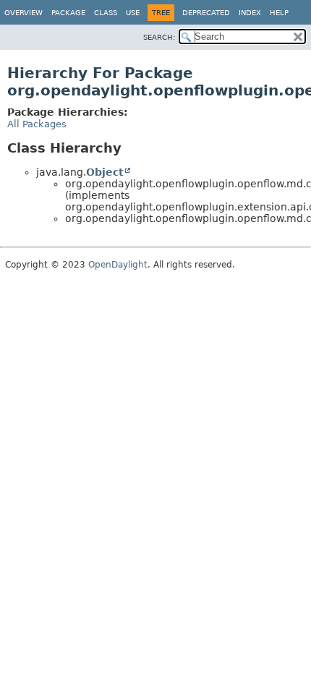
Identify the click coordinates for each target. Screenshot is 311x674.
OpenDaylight (118, 265)
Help (279, 13)
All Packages (37, 124)
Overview (23, 13)
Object (105, 172)
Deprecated (206, 13)
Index (250, 13)
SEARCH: (159, 37)
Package (68, 13)
